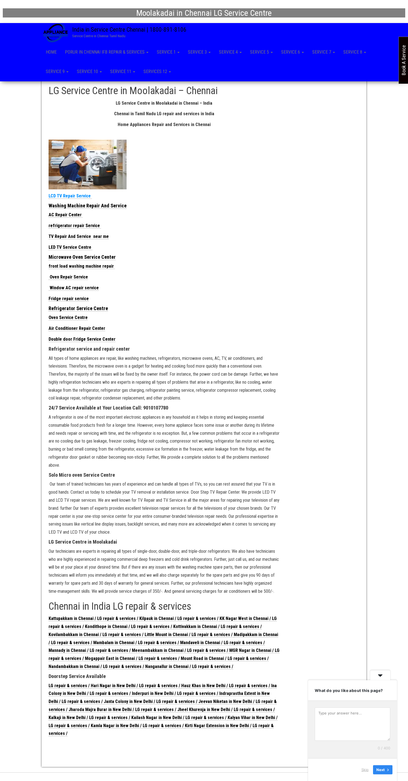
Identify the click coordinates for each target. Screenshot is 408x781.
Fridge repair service (69, 298)
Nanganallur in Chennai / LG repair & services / (189, 666)
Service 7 (322, 52)
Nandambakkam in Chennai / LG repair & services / (97, 666)
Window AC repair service (74, 287)
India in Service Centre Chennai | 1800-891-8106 (129, 29)
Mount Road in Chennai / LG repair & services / (225, 658)
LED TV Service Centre (70, 247)
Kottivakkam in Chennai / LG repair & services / (217, 626)
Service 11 (121, 71)
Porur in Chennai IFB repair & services (105, 52)
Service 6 (291, 52)
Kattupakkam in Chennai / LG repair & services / (94, 618)
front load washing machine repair (82, 266)
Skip (365, 769)
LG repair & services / (70, 685)
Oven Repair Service (68, 277)
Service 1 (167, 52)
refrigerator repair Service (75, 225)
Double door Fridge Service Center (82, 339)
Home (51, 52)
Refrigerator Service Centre (78, 308)
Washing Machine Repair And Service (88, 206)
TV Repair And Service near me (79, 236)
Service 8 (353, 52)
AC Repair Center (66, 214)
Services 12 (155, 71)
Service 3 (198, 52)
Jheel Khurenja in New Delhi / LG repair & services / (226, 709)
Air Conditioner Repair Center (77, 328)
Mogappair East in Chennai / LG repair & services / (133, 658)
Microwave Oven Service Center (82, 257)
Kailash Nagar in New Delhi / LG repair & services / (179, 717)
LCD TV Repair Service (70, 196)
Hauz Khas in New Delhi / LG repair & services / (226, 685)
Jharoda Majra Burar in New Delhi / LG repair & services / (123, 709)
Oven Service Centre (68, 317)
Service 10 (88, 71)
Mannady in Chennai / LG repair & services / (90, 650)
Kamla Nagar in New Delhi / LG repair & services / (138, 725)
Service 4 (229, 52)
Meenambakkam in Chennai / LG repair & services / (180, 650)
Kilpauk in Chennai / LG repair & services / (179, 618)
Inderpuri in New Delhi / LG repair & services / (175, 693)
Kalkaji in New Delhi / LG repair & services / (90, 717)
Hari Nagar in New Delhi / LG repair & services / (136, 685)
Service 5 (260, 52)
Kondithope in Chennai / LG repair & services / (129, 626)
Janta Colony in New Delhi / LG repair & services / (151, 701)
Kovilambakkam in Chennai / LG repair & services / (97, 634)
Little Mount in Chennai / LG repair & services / (189, 634)
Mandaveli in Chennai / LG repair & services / (222, 642)
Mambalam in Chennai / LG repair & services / (136, 642)
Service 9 (56, 71)
